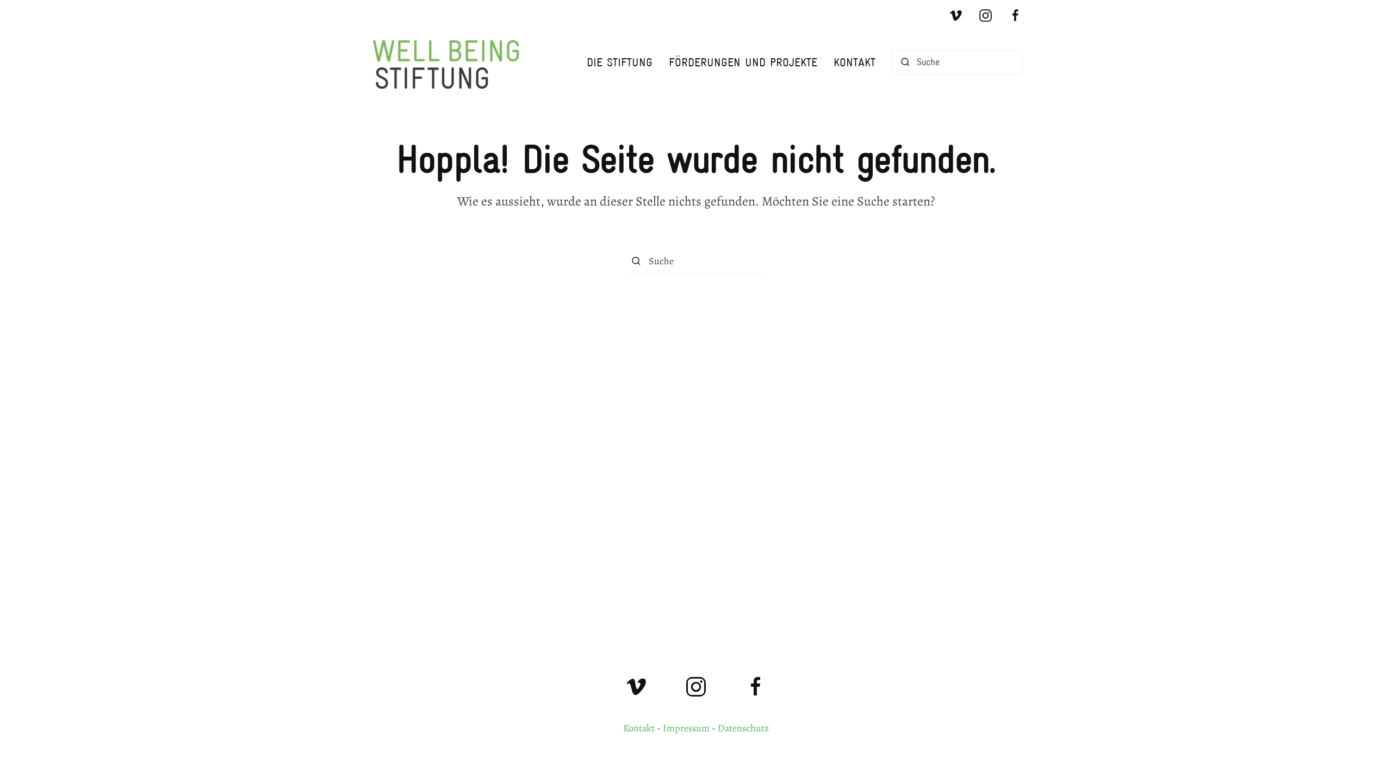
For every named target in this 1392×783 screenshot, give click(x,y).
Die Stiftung (619, 62)
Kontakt (854, 62)
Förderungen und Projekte (743, 62)
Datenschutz (743, 728)
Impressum (686, 728)
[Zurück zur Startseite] (451, 62)
